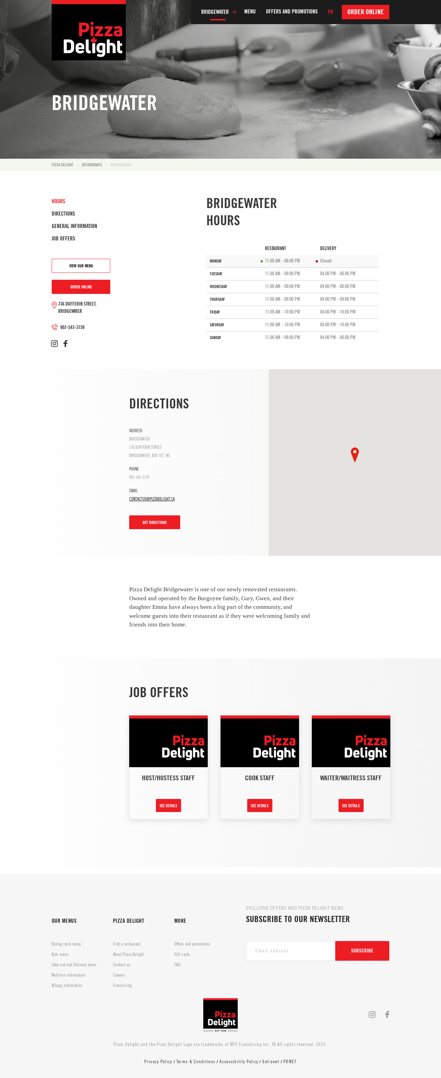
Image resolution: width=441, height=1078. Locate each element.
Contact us (121, 965)
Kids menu (60, 954)
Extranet (271, 1061)
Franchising (122, 985)
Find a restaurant (126, 944)
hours (58, 201)
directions (63, 214)
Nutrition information (68, 975)
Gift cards (182, 954)
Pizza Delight (62, 165)
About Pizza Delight (128, 954)
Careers (119, 975)
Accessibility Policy (238, 1061)
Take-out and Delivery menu (74, 965)
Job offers (63, 238)
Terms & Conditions (195, 1061)
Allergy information (67, 985)
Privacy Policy (158, 1061)
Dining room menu (66, 944)
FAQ (177, 965)
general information (74, 226)
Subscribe (362, 950)
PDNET (290, 1061)
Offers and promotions (192, 944)
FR (330, 12)
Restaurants (92, 165)
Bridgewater (121, 165)
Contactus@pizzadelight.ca (152, 499)
